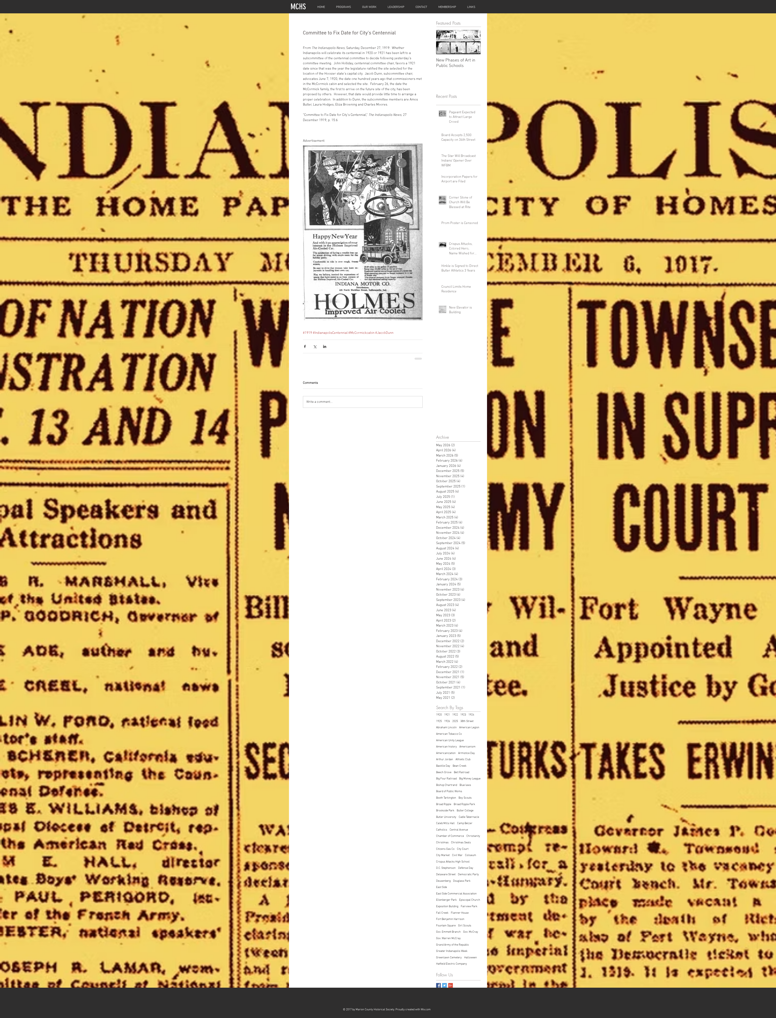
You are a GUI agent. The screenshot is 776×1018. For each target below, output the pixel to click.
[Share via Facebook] (305, 346)
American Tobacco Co (449, 734)
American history (446, 746)
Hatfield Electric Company (451, 964)
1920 (439, 715)
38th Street (466, 721)
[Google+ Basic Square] (450, 985)
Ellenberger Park (446, 900)
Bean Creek (459, 766)
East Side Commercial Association (456, 893)
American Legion (469, 727)
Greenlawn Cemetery (449, 957)
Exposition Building (447, 906)
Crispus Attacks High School (453, 862)
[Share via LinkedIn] (325, 346)
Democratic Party (468, 874)
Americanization (446, 753)
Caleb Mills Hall (445, 823)
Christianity (473, 836)
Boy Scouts (465, 798)
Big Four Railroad (446, 778)
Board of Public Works (449, 791)
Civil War (457, 855)
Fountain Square (446, 925)
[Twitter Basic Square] (444, 985)
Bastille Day (443, 766)
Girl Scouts (464, 925)
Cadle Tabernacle (469, 817)
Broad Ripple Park (464, 804)
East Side (441, 887)
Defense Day (465, 868)
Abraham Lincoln (446, 727)
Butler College (465, 810)
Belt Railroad (461, 772)
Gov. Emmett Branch (448, 932)
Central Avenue (459, 830)
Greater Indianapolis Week (451, 951)
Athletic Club (462, 759)
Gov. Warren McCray (448, 938)
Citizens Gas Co (445, 849)
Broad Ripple (443, 804)
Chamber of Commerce (450, 836)
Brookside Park (445, 810)
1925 (439, 721)
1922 (455, 715)
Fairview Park (469, 906)
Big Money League (470, 778)
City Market (443, 855)
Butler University (446, 817)
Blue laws (465, 785)
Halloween (470, 957)
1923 (463, 715)
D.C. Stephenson (446, 868)
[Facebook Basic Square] (438, 985)
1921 (447, 715)
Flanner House (460, 913)
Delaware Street (445, 874)
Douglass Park (461, 881)
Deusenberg (443, 881)
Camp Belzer (464, 823)
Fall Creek (442, 913)
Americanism (467, 746)
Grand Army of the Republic (452, 945)
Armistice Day (466, 753)
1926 (447, 721)
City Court (462, 849)
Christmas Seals (461, 842)
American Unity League (450, 740)
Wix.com (426, 1009)
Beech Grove (443, 772)
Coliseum (470, 855)
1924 (471, 715)
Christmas (442, 842)
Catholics (441, 830)
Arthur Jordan (444, 759)
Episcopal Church (469, 900)
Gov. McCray (470, 932)
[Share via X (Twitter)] (315, 346)
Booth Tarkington (446, 798)
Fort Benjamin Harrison (450, 919)
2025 (455, 721)
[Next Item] (474, 42)
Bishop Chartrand (446, 785)
